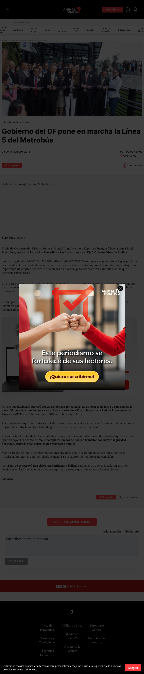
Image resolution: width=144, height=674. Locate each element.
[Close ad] (120, 288)
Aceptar (133, 667)
